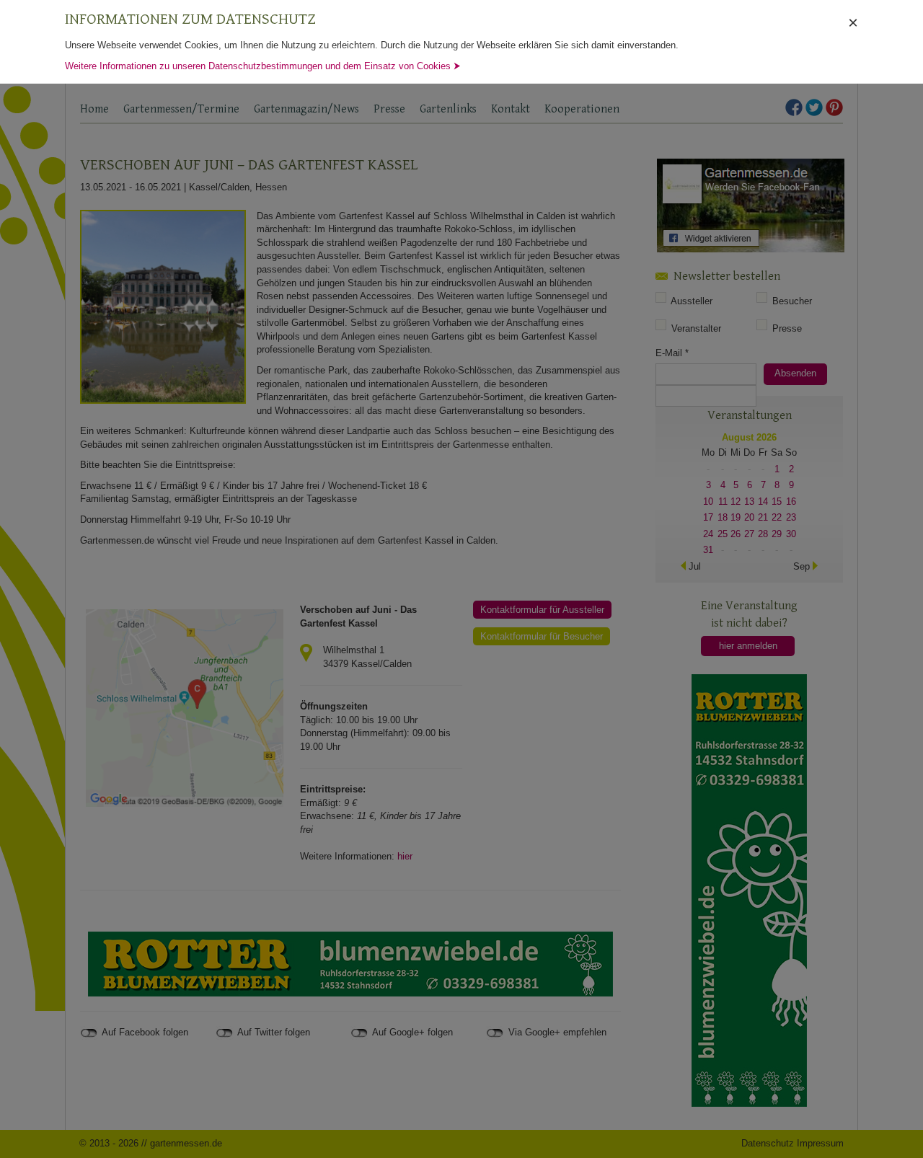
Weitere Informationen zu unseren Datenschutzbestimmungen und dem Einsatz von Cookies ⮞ (263, 66)
